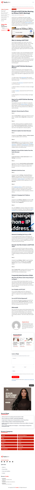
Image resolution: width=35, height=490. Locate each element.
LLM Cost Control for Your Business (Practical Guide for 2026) (12, 416)
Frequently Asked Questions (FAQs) (3, 19)
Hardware (4, 440)
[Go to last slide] (12, 343)
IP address (17, 90)
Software (3, 446)
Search (31, 385)
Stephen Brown (25, 322)
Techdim (17, 487)
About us (3, 467)
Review (19, 443)
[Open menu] (33, 2)
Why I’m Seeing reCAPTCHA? (3, 11)
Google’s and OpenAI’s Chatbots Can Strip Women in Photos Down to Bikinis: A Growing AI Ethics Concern (17, 423)
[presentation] (16, 339)
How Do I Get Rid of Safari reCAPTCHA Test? (5, 17)
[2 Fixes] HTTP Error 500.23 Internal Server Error (22, 343)
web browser (23, 77)
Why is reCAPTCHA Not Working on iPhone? (4, 13)
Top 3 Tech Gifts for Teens (29, 342)
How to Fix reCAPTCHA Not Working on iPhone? (5, 15)
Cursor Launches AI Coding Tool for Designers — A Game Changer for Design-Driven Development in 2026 (16, 426)
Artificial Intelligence (22, 435)
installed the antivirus (18, 186)
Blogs (3, 438)
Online (3, 443)
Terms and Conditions (6, 471)
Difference (20, 438)
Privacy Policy (4, 469)
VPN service (20, 82)
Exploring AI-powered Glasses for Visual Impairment (16, 343)
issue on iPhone (28, 22)
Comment (14, 358)
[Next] (33, 343)
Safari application (25, 144)
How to (19, 440)
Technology (14, 9)
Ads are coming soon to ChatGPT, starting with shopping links (12, 418)
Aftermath (2, 20)
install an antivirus (21, 178)
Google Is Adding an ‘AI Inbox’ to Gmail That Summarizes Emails (13, 421)
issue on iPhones (24, 104)
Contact (3, 473)
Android (3, 435)
